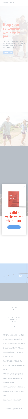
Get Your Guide (14, 227)
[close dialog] (24, 187)
